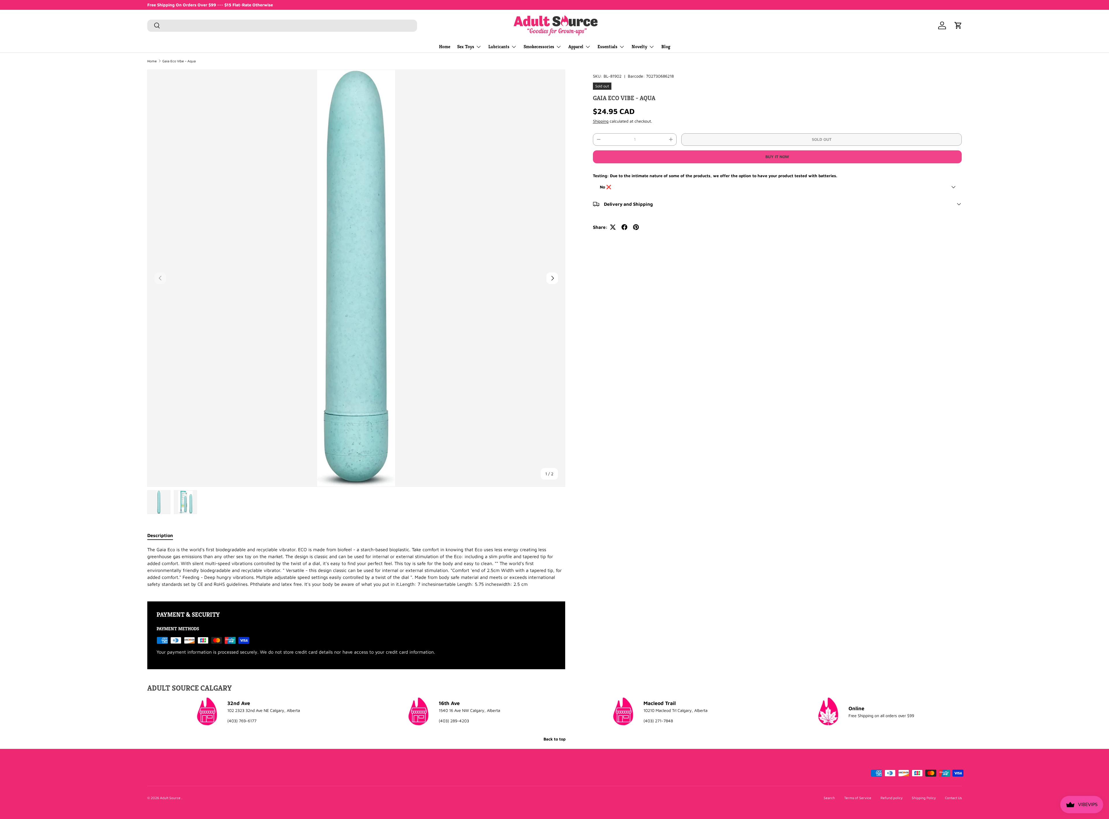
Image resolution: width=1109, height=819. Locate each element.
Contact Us (953, 798)
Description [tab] (160, 535)
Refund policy (892, 798)
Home (444, 47)
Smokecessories (539, 47)
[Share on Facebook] (624, 227)
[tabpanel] (356, 567)
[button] (958, 25)
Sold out (821, 139)
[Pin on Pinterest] (636, 227)
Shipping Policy (924, 798)
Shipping (601, 121)
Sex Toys (465, 47)
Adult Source (170, 798)
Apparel (575, 47)
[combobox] (282, 25)
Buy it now (777, 156)
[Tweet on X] (613, 227)
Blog (665, 47)
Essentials (607, 47)
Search (829, 798)
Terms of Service (857, 798)
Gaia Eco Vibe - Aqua (179, 61)
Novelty (639, 47)
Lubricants (498, 47)
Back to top (554, 738)
